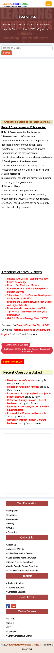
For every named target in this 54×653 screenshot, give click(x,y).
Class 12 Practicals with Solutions (22, 570)
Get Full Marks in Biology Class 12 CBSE (27, 318)
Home (7, 24)
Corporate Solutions (16, 592)
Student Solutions (15, 583)
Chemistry (12, 532)
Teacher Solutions (16, 587)
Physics (10, 528)
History (10, 523)
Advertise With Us (15, 549)
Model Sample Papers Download (22, 566)
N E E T (10, 623)
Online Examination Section (20, 553)
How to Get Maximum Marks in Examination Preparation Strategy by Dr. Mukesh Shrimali (27, 288)
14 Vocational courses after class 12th (26, 308)
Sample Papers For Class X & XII (33, 325)
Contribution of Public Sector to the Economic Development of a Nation (27, 350)
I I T (9, 627)
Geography (12, 510)
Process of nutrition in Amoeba (23, 386)
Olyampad (12, 631)
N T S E (10, 618)
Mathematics (13, 519)
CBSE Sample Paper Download (21, 557)
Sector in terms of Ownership (16, 345)
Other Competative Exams (19, 636)
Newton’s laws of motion (20, 380)
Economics (12, 515)
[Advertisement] (27, 87)
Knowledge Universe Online (24, 644)
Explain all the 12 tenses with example (26, 413)
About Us (11, 544)
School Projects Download (20, 562)
